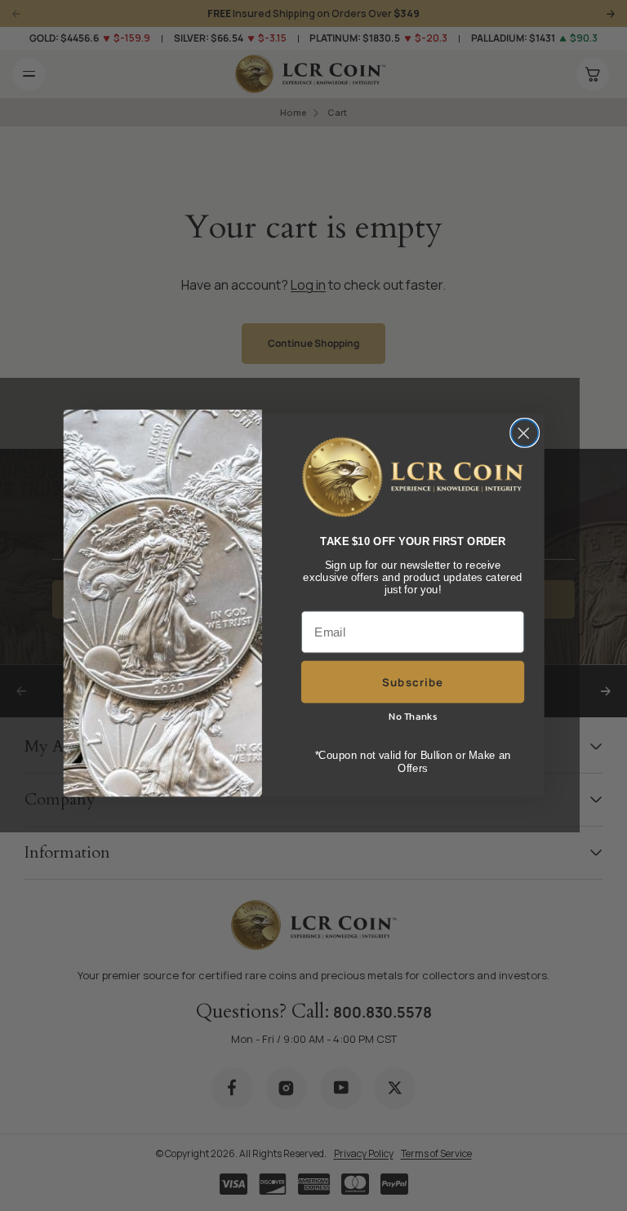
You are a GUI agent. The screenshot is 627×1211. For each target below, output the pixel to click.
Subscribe (412, 682)
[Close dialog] (524, 432)
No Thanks (413, 717)
